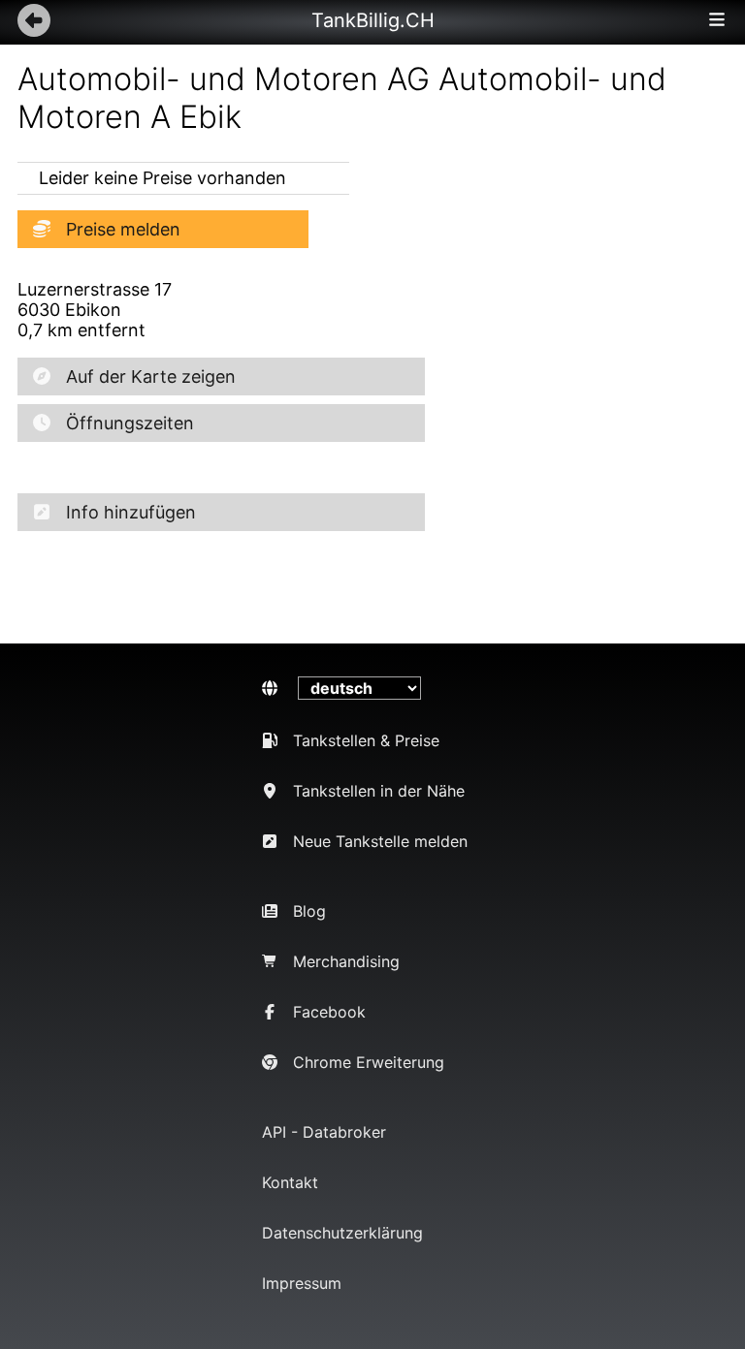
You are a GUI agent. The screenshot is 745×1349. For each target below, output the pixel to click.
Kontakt (290, 1182)
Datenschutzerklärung (342, 1232)
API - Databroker (324, 1132)
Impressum (301, 1283)
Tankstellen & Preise (366, 740)
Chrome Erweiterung (368, 1062)
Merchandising (346, 961)
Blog (309, 911)
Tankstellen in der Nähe (379, 790)
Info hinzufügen (131, 512)
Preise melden (123, 229)
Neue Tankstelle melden (380, 841)
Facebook (329, 1011)
